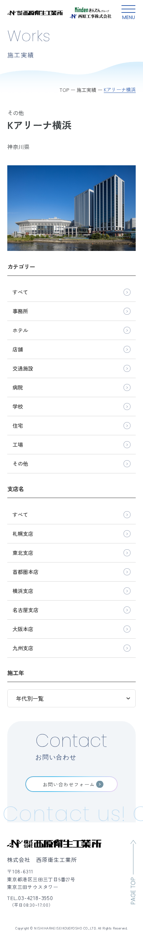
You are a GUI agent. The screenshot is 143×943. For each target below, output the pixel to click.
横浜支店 (22, 590)
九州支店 (22, 648)
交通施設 (22, 368)
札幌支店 (22, 533)
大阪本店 (22, 628)
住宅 (17, 425)
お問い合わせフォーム (69, 784)
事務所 (20, 311)
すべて (20, 292)
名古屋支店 (25, 609)
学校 (17, 406)
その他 (20, 463)
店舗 (17, 349)
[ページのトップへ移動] (133, 872)
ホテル (20, 330)
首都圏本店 (25, 571)
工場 (17, 444)
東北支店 (22, 552)
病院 (17, 387)
